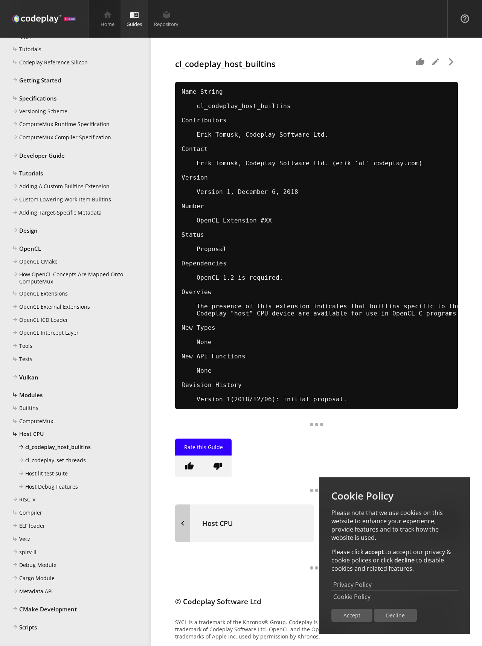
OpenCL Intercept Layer (45, 332)
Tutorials (26, 49)
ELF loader (28, 525)
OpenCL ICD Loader (40, 319)
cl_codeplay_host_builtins (54, 447)
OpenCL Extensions (40, 293)
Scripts (24, 627)
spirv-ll (24, 552)
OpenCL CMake (35, 261)
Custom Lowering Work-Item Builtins (61, 199)
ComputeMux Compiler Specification (61, 137)
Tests (22, 359)
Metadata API (32, 591)
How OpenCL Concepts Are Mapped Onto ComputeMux (67, 278)
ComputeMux (32, 421)
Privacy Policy (352, 584)
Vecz (21, 538)
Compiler (27, 512)
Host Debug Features (48, 486)
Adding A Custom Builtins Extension (61, 186)
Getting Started (36, 80)
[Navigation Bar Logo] (44, 19)
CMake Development (44, 609)
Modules (27, 395)
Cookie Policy (352, 597)
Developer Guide (38, 155)
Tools (22, 345)
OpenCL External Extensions (51, 306)
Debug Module (34, 564)
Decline (395, 615)
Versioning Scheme (39, 111)
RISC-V (23, 499)
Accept (351, 615)
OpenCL (26, 248)
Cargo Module (33, 578)
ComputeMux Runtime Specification (61, 124)
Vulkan (25, 377)
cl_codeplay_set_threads (52, 460)
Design (25, 230)
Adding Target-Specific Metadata (57, 212)
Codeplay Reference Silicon (50, 62)
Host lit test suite (43, 473)
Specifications (34, 98)
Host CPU (28, 433)
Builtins (25, 407)
